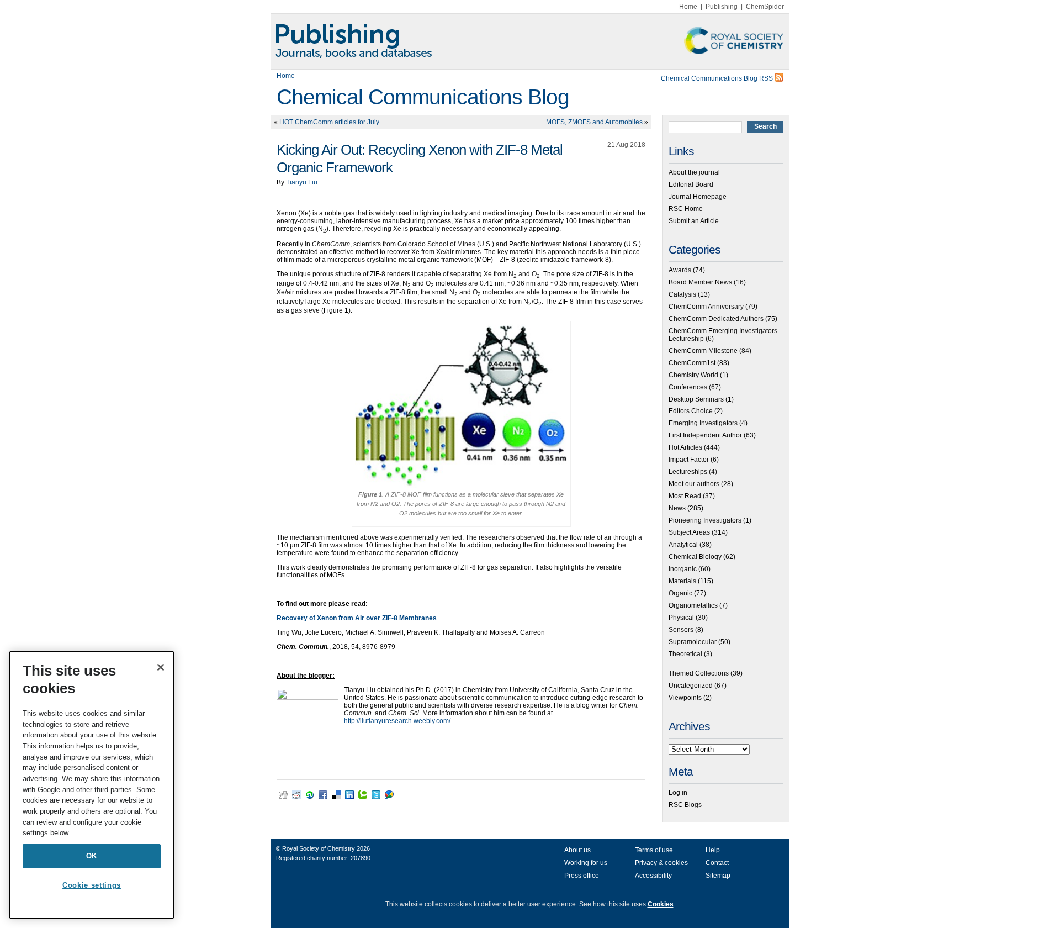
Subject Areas (689, 532)
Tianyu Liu (301, 182)
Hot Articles (685, 447)
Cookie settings (91, 885)
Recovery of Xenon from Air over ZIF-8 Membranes (357, 618)
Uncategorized (691, 685)
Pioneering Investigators (705, 520)
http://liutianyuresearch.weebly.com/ (397, 721)
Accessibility (653, 875)
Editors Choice (691, 411)
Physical (681, 617)
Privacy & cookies (661, 863)
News (677, 508)
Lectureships (688, 472)
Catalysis (682, 294)
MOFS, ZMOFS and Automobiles (594, 122)
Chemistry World (693, 375)
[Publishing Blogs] (530, 41)
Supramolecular (693, 642)
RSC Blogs (685, 805)
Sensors (681, 630)
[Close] (161, 667)
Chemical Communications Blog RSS (718, 78)
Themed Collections (699, 673)
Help (713, 850)
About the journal (694, 172)
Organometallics (693, 605)
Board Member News (700, 282)
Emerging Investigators (703, 423)
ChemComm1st (692, 363)
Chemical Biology (695, 557)
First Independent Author (705, 435)
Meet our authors (694, 484)
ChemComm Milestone (703, 351)
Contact (717, 863)
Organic (680, 593)
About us (577, 850)
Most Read (685, 496)
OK (91, 856)
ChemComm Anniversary (706, 306)
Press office (581, 875)
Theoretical (685, 654)
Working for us (585, 863)
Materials (682, 581)
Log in (678, 793)
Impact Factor (689, 459)
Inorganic (683, 569)
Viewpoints (685, 698)
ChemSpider (765, 6)
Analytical (683, 545)
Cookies (661, 904)
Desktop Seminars (696, 399)
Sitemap (718, 875)
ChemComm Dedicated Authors (716, 319)
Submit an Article (694, 221)
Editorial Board (691, 184)
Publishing (722, 6)
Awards (680, 270)
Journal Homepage (698, 197)
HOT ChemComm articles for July (329, 122)
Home (688, 6)
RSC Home (686, 209)
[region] (91, 785)
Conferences (688, 387)
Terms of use (654, 850)
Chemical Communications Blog (423, 97)
